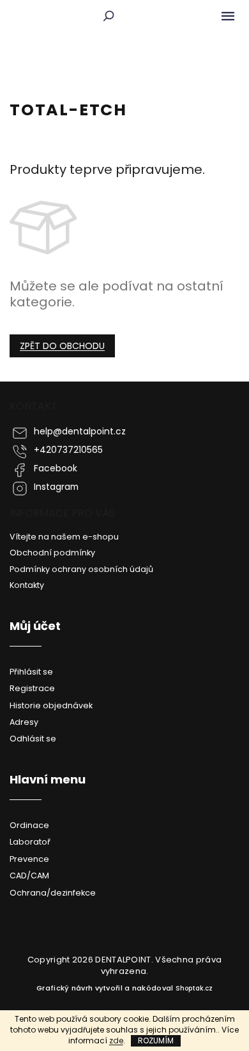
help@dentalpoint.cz (80, 431)
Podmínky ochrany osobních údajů (81, 569)
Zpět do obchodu (62, 346)
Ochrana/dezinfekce (53, 892)
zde (116, 1040)
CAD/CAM (29, 875)
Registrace (32, 688)
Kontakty (27, 585)
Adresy (24, 722)
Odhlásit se (33, 738)
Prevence (29, 859)
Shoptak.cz (194, 988)
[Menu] (228, 16)
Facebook (55, 468)
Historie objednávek (51, 705)
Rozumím (156, 1040)
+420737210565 (68, 450)
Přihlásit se (31, 671)
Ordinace (29, 825)
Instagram (56, 487)
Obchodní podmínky (52, 552)
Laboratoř (30, 841)
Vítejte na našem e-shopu (64, 536)
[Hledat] (108, 16)
